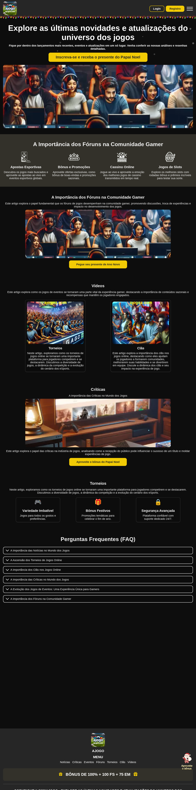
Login (157, 8)
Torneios (112, 762)
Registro (175, 8)
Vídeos (132, 762)
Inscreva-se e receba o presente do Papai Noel (98, 57)
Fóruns (100, 762)
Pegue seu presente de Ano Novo (98, 264)
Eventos (89, 762)
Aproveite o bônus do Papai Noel (98, 461)
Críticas (77, 762)
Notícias (65, 762)
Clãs (122, 762)
